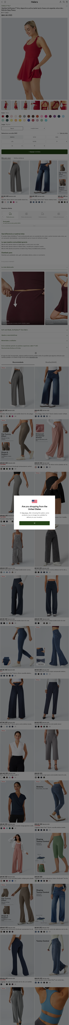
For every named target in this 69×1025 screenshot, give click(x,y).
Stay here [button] (25, 513)
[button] (34, 501)
